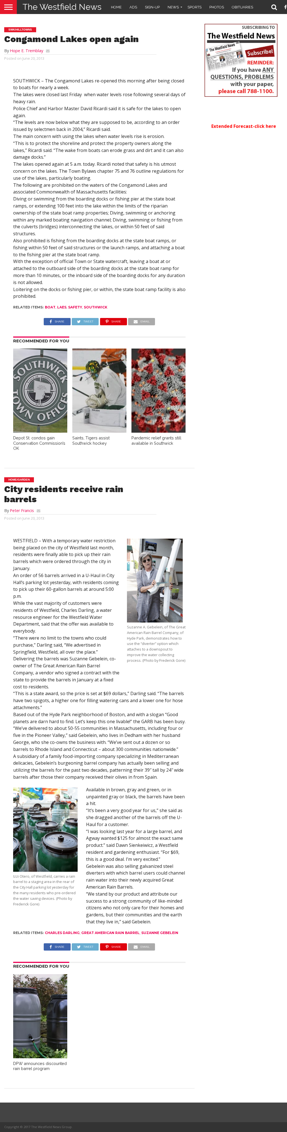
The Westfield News (61, 7)
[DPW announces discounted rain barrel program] (40, 1056)
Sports (195, 7)
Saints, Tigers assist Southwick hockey (91, 440)
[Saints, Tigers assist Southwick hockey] (99, 431)
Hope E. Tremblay (26, 50)
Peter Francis (22, 510)
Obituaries (242, 7)
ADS (133, 7)
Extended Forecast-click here (243, 126)
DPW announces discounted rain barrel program (40, 1066)
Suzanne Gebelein (159, 933)
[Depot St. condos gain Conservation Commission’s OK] (40, 431)
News (173, 7)
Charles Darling (62, 933)
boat (50, 307)
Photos (216, 7)
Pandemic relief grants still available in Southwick (156, 440)
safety (75, 307)
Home (116, 7)
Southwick (95, 307)
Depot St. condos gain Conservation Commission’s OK (39, 443)
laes (61, 307)
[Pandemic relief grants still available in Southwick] (158, 431)
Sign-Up (152, 7)
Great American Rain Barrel (110, 933)
